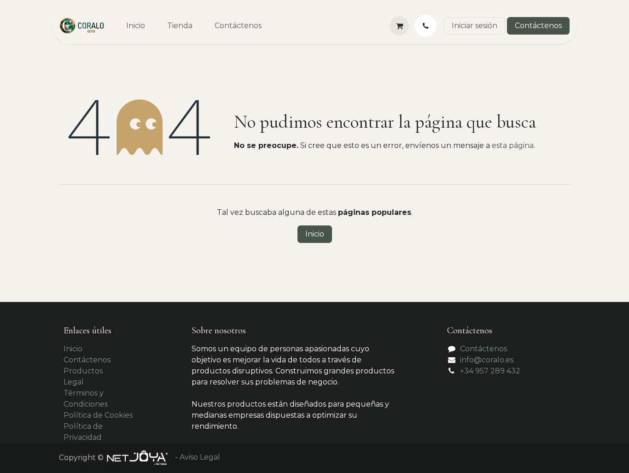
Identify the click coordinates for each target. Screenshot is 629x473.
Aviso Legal (200, 457)
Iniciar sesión (474, 25)
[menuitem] (135, 26)
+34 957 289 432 (490, 371)
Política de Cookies (98, 415)
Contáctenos (538, 25)
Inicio (314, 234)
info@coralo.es (486, 359)
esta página (513, 145)
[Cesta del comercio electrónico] (399, 25)
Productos (83, 371)
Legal (74, 382)
